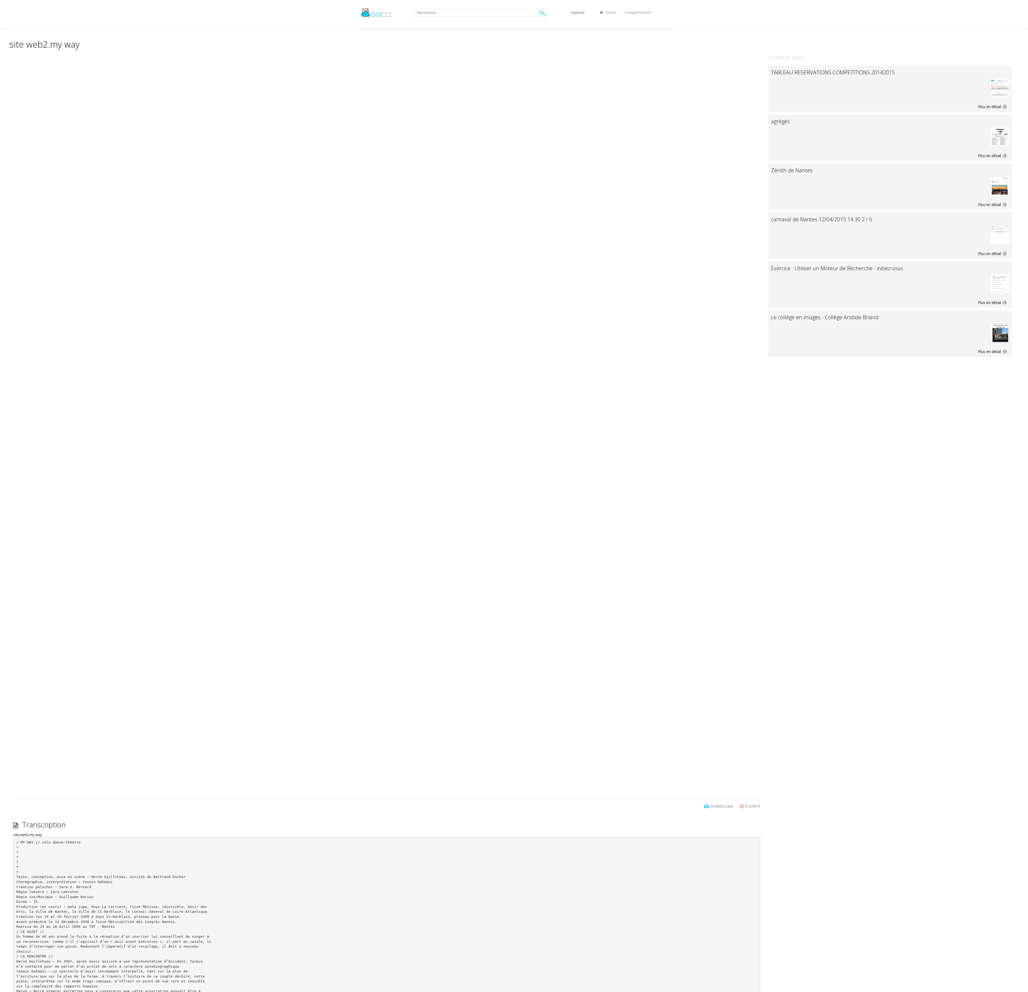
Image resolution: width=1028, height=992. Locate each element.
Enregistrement (638, 12)
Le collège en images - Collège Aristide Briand (825, 317)
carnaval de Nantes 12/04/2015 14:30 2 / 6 (821, 219)
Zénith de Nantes (791, 170)
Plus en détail (990, 106)
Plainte (752, 806)
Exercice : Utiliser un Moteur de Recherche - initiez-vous (837, 268)
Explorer (577, 12)
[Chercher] (542, 12)
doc (381, 14)
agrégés (780, 121)
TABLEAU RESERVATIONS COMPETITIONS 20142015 (833, 72)
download (721, 806)
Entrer (611, 12)
